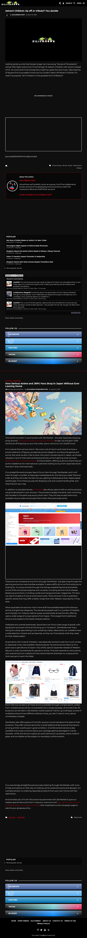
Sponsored (17, 380)
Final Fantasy (57, 165)
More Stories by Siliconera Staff (35, 195)
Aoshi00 (16, 282)
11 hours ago (42, 288)
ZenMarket (38, 490)
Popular (20, 275)
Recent (14, 275)
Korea (65, 165)
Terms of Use (70, 921)
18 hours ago (42, 298)
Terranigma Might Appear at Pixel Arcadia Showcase (27, 246)
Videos (79, 168)
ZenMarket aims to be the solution (20, 461)
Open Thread (23, 921)
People (8, 275)
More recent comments (14, 318)
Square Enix (78, 165)
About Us (47, 921)
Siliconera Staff (18, 15)
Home (13, 921)
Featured (8, 380)
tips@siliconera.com (47, 935)
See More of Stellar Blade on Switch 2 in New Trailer (26, 240)
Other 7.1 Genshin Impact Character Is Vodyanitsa (25, 256)
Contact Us (58, 921)
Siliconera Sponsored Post (37, 389)
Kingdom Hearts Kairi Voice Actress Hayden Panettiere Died (29, 262)
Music (71, 165)
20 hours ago (42, 309)
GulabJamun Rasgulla (22, 292)
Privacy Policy (43, 924)
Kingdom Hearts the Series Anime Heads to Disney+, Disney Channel (33, 251)
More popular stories (14, 268)
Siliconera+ (36, 921)
